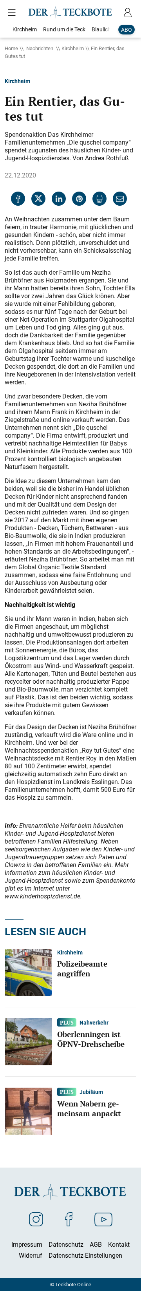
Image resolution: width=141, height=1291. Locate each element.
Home (11, 48)
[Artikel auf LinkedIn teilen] (59, 199)
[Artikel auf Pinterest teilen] (79, 199)
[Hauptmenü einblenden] (13, 12)
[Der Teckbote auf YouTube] (103, 1219)
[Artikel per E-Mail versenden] (120, 199)
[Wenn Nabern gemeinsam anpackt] (28, 1110)
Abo (126, 29)
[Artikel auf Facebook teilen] (18, 199)
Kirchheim (72, 48)
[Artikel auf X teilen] (38, 199)
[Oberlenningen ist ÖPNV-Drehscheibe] (28, 1041)
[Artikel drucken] (99, 199)
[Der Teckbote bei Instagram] (36, 1219)
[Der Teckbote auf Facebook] (68, 1219)
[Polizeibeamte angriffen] (28, 972)
